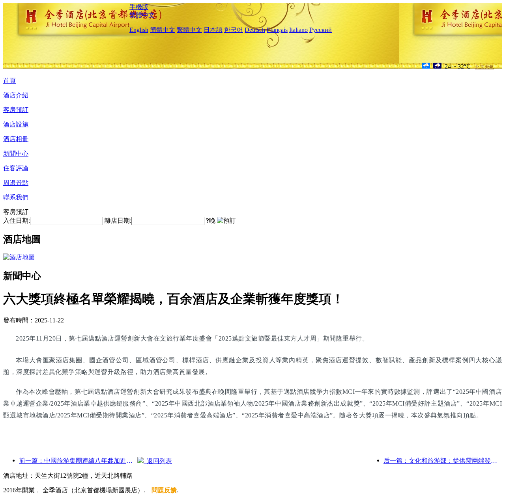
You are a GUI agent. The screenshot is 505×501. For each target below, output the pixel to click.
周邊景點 (15, 182)
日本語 (213, 29)
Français (277, 29)
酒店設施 (15, 124)
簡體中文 (162, 29)
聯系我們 (15, 197)
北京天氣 (484, 67)
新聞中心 (15, 153)
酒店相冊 (15, 139)
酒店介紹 (15, 95)
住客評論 (15, 168)
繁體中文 (142, 15)
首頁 (9, 80)
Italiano (298, 29)
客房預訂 (15, 109)
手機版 (138, 7)
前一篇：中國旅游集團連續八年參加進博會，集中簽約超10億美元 (78, 460)
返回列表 (158, 461)
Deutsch (255, 29)
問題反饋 (164, 490)
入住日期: (16, 220)
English (138, 29)
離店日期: (118, 220)
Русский (320, 29)
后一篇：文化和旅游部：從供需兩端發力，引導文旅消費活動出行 (442, 460)
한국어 (233, 29)
